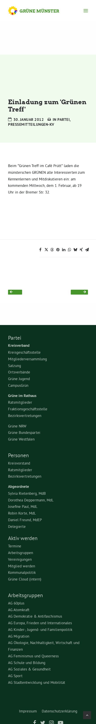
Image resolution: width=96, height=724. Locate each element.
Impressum (28, 711)
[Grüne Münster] (38, 10)
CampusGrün (18, 385)
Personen (18, 455)
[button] (85, 10)
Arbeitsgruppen (20, 552)
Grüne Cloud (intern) (24, 579)
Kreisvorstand (19, 463)
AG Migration (18, 636)
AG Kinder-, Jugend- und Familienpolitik (40, 629)
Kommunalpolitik (22, 572)
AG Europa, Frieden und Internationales (40, 622)
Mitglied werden (21, 566)
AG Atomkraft (18, 609)
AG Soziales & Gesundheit (29, 669)
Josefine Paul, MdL (23, 506)
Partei (63, 119)
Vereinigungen (20, 559)
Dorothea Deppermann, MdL (31, 500)
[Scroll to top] (87, 714)
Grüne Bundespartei (24, 432)
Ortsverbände (19, 372)
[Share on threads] (52, 249)
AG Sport (15, 675)
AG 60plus (16, 603)
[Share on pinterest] (58, 249)
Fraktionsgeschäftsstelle (27, 409)
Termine (14, 546)
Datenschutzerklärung (59, 711)
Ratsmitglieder (20, 402)
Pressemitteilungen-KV (31, 124)
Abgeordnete (18, 486)
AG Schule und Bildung (26, 662)
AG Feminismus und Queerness (33, 656)
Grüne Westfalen (21, 439)
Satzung (14, 365)
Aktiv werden (23, 538)
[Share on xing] (81, 249)
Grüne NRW (17, 426)
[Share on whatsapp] (69, 249)
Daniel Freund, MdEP (25, 519)
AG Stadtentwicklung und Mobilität (36, 682)
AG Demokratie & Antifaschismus (35, 616)
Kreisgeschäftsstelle (24, 352)
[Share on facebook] (40, 249)
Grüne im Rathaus (22, 395)
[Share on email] (87, 249)
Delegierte (17, 526)
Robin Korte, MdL (22, 513)
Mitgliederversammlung (27, 359)
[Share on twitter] (46, 249)
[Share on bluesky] (75, 249)
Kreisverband (18, 345)
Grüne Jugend (19, 378)
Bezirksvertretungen (24, 415)
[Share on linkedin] (63, 249)
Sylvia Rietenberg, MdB (27, 493)
